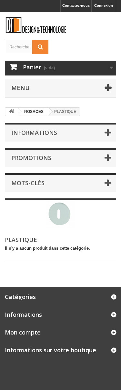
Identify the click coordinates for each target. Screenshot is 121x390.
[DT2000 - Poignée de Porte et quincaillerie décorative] (36, 25)
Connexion (103, 5)
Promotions (31, 158)
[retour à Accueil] (11, 112)
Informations (34, 132)
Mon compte (23, 332)
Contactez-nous (76, 5)
